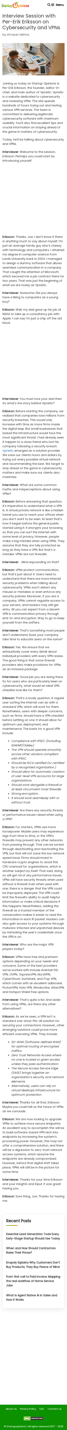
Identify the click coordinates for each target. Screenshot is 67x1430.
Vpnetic (7, 451)
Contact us (54, 1409)
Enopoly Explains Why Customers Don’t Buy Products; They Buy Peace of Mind (33, 1265)
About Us (11, 1409)
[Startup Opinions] (15, 5)
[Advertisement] (33, 199)
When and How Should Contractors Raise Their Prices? (31, 1250)
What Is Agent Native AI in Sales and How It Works (31, 1297)
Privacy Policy (28, 1409)
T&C (41, 1409)
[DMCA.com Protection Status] (33, 1419)
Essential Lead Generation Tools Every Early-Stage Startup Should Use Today (33, 1236)
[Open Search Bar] (49, 5)
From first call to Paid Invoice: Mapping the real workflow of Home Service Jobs (33, 1281)
